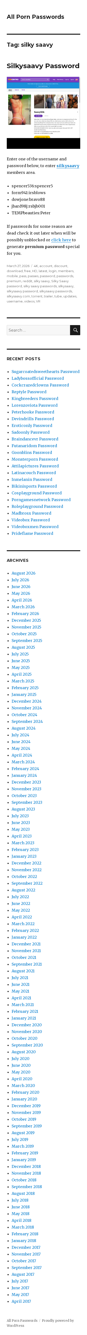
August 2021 (23, 971)
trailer (48, 296)
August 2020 (24, 1051)
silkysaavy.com (18, 296)
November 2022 (27, 869)
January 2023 (24, 856)
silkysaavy (68, 165)
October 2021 (24, 957)
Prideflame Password (32, 533)
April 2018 (21, 1220)
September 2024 (27, 721)
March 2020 (23, 1085)
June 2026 (21, 586)
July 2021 (20, 977)
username (15, 301)
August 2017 (23, 1274)
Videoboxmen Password (35, 526)
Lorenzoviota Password (35, 405)
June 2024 (21, 741)
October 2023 (24, 795)
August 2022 (23, 890)
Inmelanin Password (32, 479)
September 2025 (27, 640)
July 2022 (20, 896)
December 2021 (26, 944)
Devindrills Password (33, 418)
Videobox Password (31, 519)
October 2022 (24, 876)
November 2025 (26, 627)
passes (33, 276)
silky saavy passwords (40, 286)
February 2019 (25, 1153)
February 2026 (25, 613)
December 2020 (27, 1024)
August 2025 (23, 647)
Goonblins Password (32, 452)
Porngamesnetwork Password (41, 499)
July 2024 (20, 735)
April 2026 (22, 600)
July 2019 (20, 1139)
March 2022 (23, 923)
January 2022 (24, 937)
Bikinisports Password (34, 486)
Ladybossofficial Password (38, 378)
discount (60, 266)
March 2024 (23, 761)
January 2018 (24, 1240)
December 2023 (26, 782)
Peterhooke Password (33, 412)
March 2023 (23, 842)
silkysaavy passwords (55, 291)
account (45, 266)
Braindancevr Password (35, 439)
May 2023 (21, 829)
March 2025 (23, 681)
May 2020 (21, 1072)
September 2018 (27, 1186)
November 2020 (27, 1031)
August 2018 (23, 1193)
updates (69, 296)
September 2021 (27, 964)
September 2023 (27, 802)
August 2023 (23, 809)
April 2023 (22, 836)
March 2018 (23, 1227)
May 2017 (20, 1294)
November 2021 (26, 950)
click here (61, 239)
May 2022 (21, 910)
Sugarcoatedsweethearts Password (46, 371)
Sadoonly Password (31, 432)
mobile (12, 276)
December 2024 (27, 701)
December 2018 (26, 1166)
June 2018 (21, 1206)
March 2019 (23, 1146)
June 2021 (20, 984)
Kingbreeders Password (35, 398)
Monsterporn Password (35, 459)
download (15, 271)
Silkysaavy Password (43, 66)
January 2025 (24, 694)
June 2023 (21, 822)
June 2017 (20, 1287)
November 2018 (26, 1173)
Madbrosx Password (31, 513)
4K (36, 266)
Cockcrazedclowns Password (40, 385)
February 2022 (25, 930)
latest (43, 271)
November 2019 (26, 1112)
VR (38, 301)
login (53, 271)
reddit (27, 281)
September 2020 (27, 1045)
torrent (37, 296)
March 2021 (23, 1004)
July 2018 (20, 1200)
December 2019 (26, 1105)
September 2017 (27, 1267)
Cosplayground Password (37, 493)
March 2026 (23, 606)
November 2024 (27, 708)
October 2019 (24, 1119)
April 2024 (22, 755)
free (27, 271)
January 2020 (24, 1099)
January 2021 (24, 1018)
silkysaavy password (22, 291)
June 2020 (21, 1065)
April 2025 (22, 674)
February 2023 (25, 849)
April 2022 (22, 917)
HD (34, 271)
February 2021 (25, 1011)
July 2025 (20, 654)
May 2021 (20, 991)
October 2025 (24, 633)
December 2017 (26, 1247)
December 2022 (26, 863)
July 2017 (20, 1281)
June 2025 (21, 660)
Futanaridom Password (34, 445)
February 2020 (25, 1092)
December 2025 (26, 620)
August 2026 (24, 573)
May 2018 (20, 1213)
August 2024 (24, 728)
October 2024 (24, 714)
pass (22, 276)
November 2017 (26, 1254)
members (65, 271)
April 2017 (21, 1301)
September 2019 (27, 1126)
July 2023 (20, 815)
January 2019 (24, 1159)
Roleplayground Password (37, 506)
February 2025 (25, 687)
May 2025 (21, 667)
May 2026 (21, 593)
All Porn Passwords (35, 16)
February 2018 (25, 1233)
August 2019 (23, 1132)
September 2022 (27, 883)
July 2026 (20, 579)
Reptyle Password (29, 391)
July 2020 (20, 1058)
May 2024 (21, 748)
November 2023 (26, 788)
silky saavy (42, 281)
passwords (65, 276)
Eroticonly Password (32, 425)
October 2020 (24, 1038)
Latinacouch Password (34, 472)
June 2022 (21, 903)
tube (58, 296)
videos (29, 301)
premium (14, 281)
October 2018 (24, 1180)
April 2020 (22, 1078)
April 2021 (21, 997)
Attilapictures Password (35, 466)
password (47, 276)
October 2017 (24, 1260)
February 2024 (25, 768)
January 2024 (24, 775)
